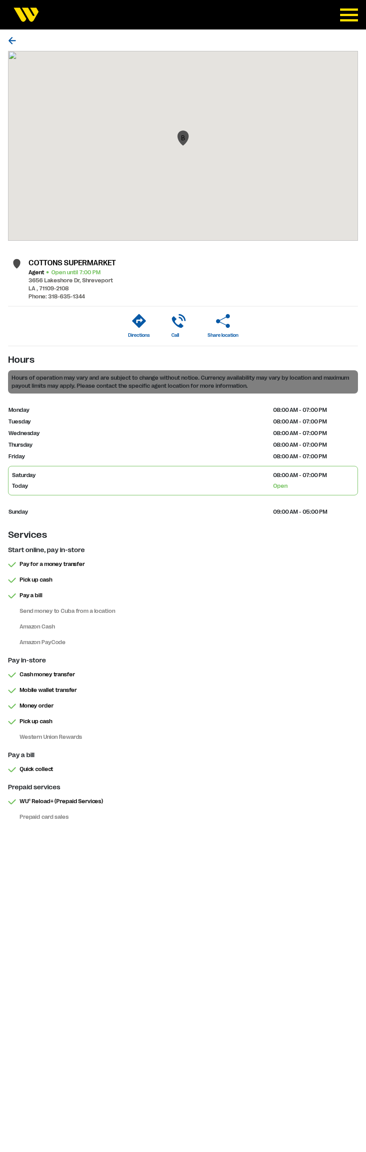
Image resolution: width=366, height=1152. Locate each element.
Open (280, 486)
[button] (183, 138)
